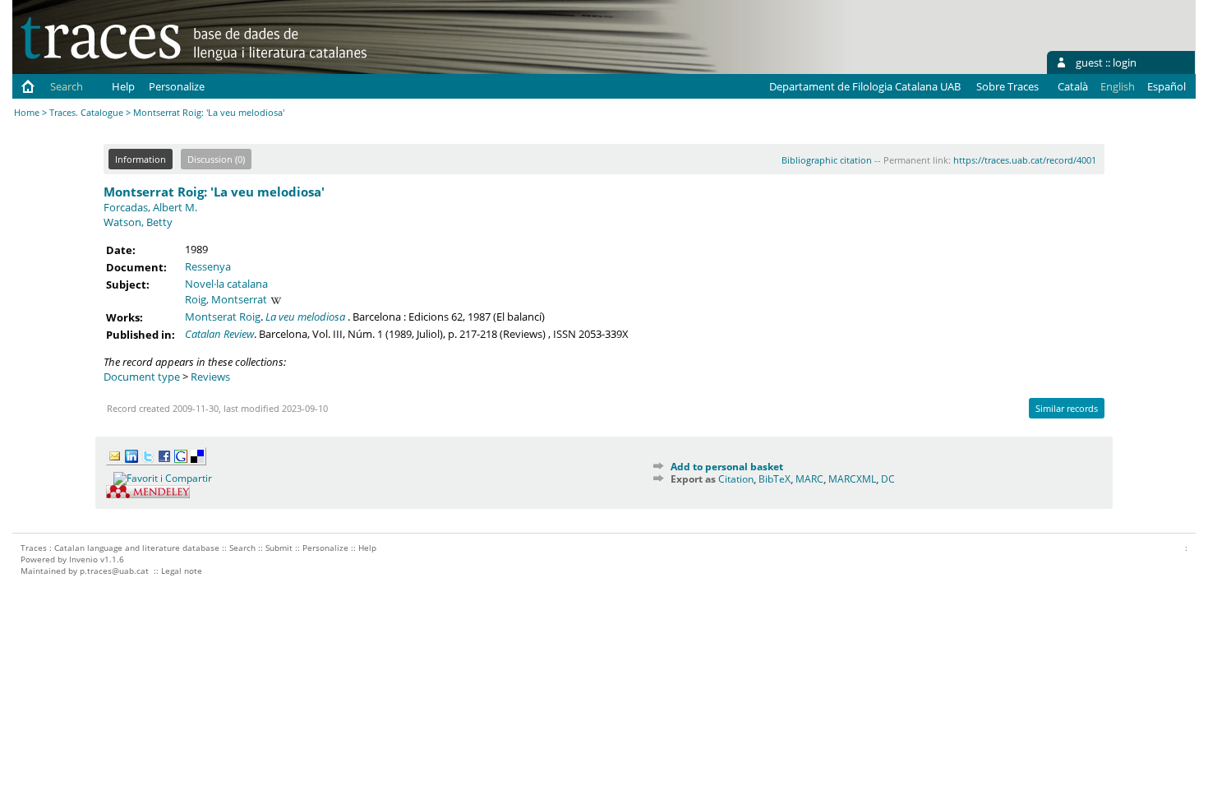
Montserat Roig (223, 316)
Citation (736, 479)
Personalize (177, 86)
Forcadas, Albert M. (150, 207)
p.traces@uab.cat (114, 570)
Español (1166, 86)
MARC (809, 479)
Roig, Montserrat (226, 299)
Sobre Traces (1007, 86)
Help (123, 86)
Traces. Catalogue (86, 112)
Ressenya (208, 266)
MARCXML (852, 479)
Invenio (83, 559)
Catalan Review (219, 333)
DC (888, 479)
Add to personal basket (727, 466)
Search (66, 86)
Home (26, 112)
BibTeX (774, 479)
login (1125, 62)
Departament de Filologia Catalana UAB (865, 86)
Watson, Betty (138, 222)
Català (1073, 86)
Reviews (210, 376)
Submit (279, 547)
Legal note (181, 570)
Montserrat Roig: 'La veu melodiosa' (214, 191)
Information (140, 159)
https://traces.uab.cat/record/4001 (1024, 160)
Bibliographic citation (827, 160)
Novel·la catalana (226, 283)
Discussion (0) (216, 159)
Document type (142, 376)
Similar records (1066, 408)
